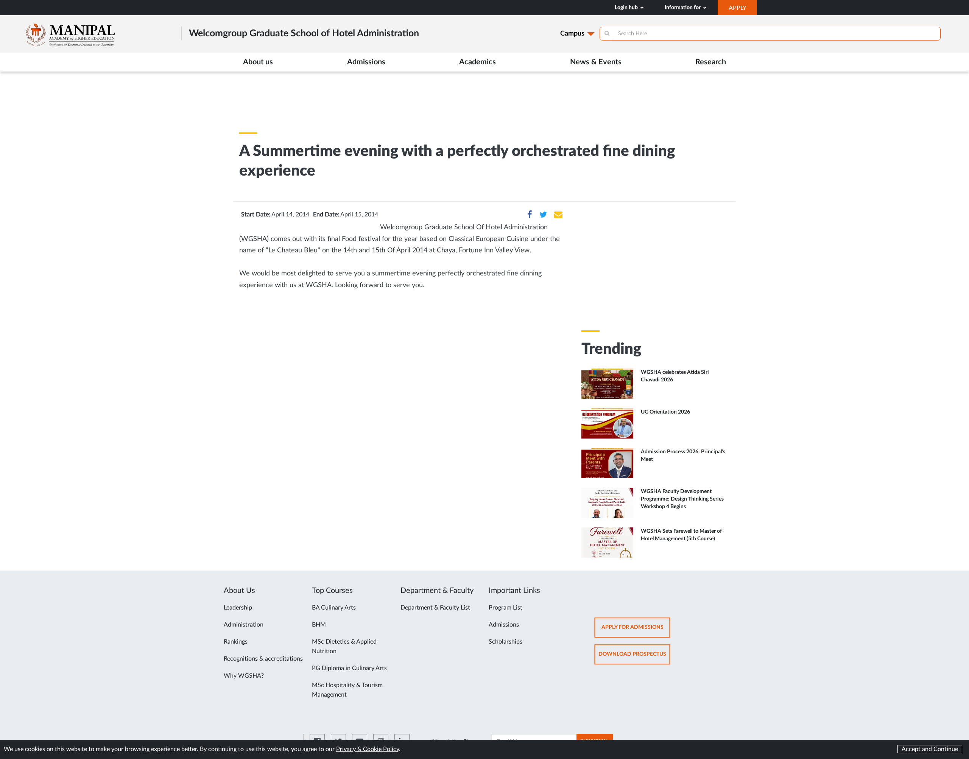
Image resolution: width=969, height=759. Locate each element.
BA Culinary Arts (334, 608)
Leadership (238, 608)
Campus (572, 33)
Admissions (504, 625)
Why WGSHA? (244, 676)
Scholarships (505, 642)
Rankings (236, 642)
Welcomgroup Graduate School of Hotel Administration (304, 33)
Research (710, 62)
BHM (319, 625)
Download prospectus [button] (634, 657)
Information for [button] (683, 7)
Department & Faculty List (435, 608)
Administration (243, 625)
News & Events (596, 62)
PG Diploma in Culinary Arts (349, 668)
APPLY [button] (743, 10)
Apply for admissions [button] (635, 631)
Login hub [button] (627, 7)
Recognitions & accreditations (263, 659)
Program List (505, 608)
